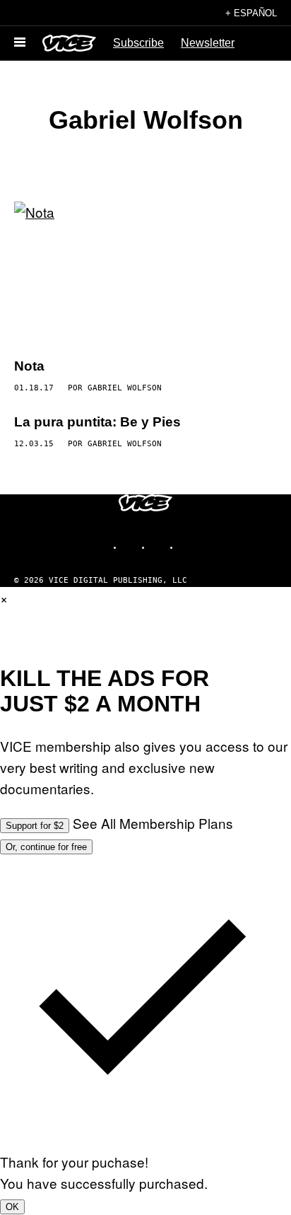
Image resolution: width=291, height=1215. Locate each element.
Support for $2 (35, 825)
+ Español (251, 13)
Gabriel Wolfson (125, 388)
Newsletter (207, 43)
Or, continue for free (46, 847)
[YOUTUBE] (187, 547)
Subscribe (138, 43)
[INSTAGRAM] (131, 547)
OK (12, 1207)
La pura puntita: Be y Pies (97, 421)
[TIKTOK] (159, 547)
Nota (29, 366)
